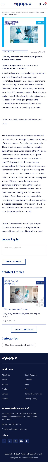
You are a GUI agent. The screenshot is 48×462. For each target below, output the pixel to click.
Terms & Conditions (33, 394)
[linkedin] (27, 441)
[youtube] (21, 441)
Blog (27, 384)
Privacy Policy (31, 398)
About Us (6, 375)
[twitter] (10, 441)
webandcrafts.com (30, 457)
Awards (5, 398)
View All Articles (24, 329)
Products (5, 389)
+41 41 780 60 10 (13, 424)
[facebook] (4, 441)
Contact (28, 379)
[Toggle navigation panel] (4, 4)
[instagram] (15, 441)
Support (5, 384)
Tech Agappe (31, 375)
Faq (26, 389)
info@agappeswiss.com (17, 429)
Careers (5, 394)
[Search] (40, 4)
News (4, 379)
